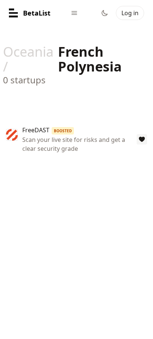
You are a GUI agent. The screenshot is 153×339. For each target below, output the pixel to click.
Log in (130, 13)
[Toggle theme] (104, 13)
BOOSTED (63, 130)
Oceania (28, 52)
